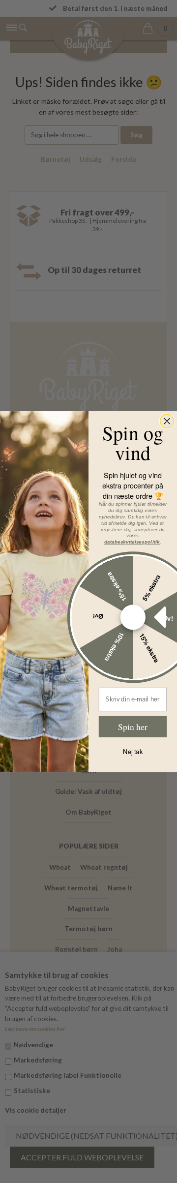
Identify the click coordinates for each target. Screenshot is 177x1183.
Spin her (132, 726)
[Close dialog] (167, 421)
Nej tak (133, 751)
